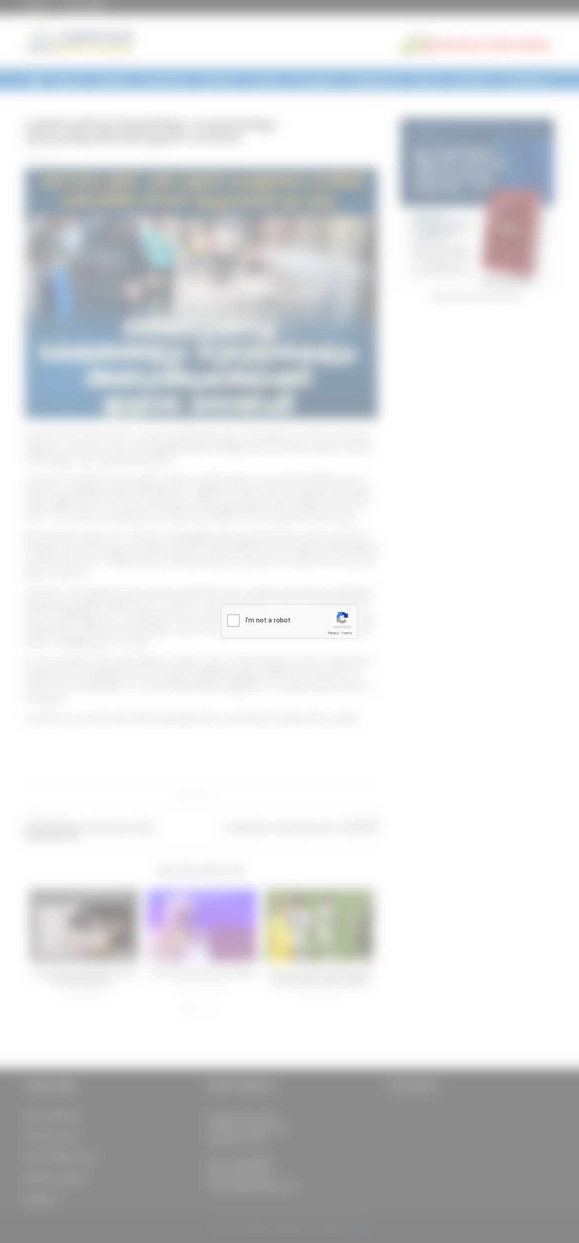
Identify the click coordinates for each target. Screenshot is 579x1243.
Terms (347, 633)
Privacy (333, 633)
